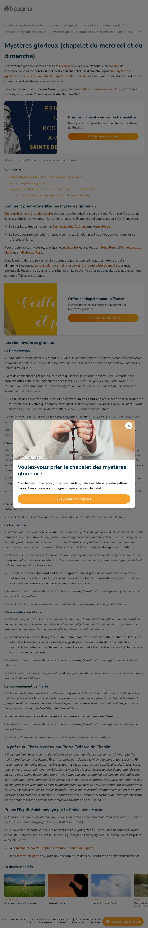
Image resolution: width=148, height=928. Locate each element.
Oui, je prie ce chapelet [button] (74, 499)
